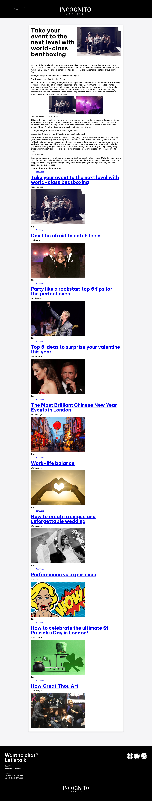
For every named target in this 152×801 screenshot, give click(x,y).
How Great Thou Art (54, 686)
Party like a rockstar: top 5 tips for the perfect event (71, 291)
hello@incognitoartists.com (15, 768)
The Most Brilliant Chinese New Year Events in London (74, 407)
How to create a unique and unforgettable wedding (63, 518)
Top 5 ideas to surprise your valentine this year (75, 349)
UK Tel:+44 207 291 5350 (14, 775)
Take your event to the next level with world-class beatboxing (75, 179)
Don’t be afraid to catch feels (65, 236)
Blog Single (40, 172)
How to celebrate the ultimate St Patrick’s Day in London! (69, 630)
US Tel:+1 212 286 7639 (14, 778)
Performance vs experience (63, 575)
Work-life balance (53, 463)
